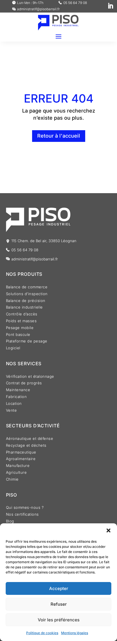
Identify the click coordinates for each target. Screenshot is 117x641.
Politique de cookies (42, 633)
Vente (11, 411)
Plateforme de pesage (26, 341)
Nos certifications (22, 515)
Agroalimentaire (21, 459)
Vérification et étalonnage (30, 377)
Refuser (59, 604)
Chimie (12, 479)
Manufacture (18, 466)
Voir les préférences (59, 619)
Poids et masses (21, 321)
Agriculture (16, 473)
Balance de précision (25, 301)
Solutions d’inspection (27, 294)
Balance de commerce (27, 287)
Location (14, 404)
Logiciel (13, 348)
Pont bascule (18, 335)
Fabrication (16, 397)
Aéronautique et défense (29, 439)
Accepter (58, 588)
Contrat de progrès (24, 383)
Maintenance (18, 390)
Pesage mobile (20, 328)
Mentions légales (74, 633)
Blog (10, 521)
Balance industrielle (24, 307)
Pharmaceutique (21, 452)
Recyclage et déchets (26, 446)
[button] (108, 530)
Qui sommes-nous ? (25, 508)
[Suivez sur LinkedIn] (110, 6)
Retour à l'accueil (58, 136)
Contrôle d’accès (21, 314)
